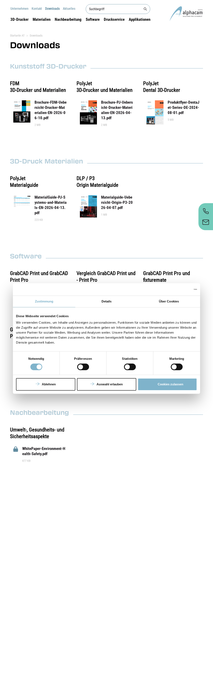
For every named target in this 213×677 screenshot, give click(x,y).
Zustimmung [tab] (44, 301)
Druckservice (114, 19)
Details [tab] (107, 301)
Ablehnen (49, 384)
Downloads (52, 9)
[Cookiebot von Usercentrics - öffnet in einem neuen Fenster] (179, 289)
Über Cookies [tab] (169, 301)
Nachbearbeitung (68, 19)
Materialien (42, 19)
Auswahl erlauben (110, 384)
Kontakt (37, 9)
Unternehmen (19, 9)
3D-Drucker (19, 19)
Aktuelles (69, 9)
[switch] (83, 367)
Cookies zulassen (170, 384)
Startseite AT (17, 35)
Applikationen (139, 19)
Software (93, 19)
